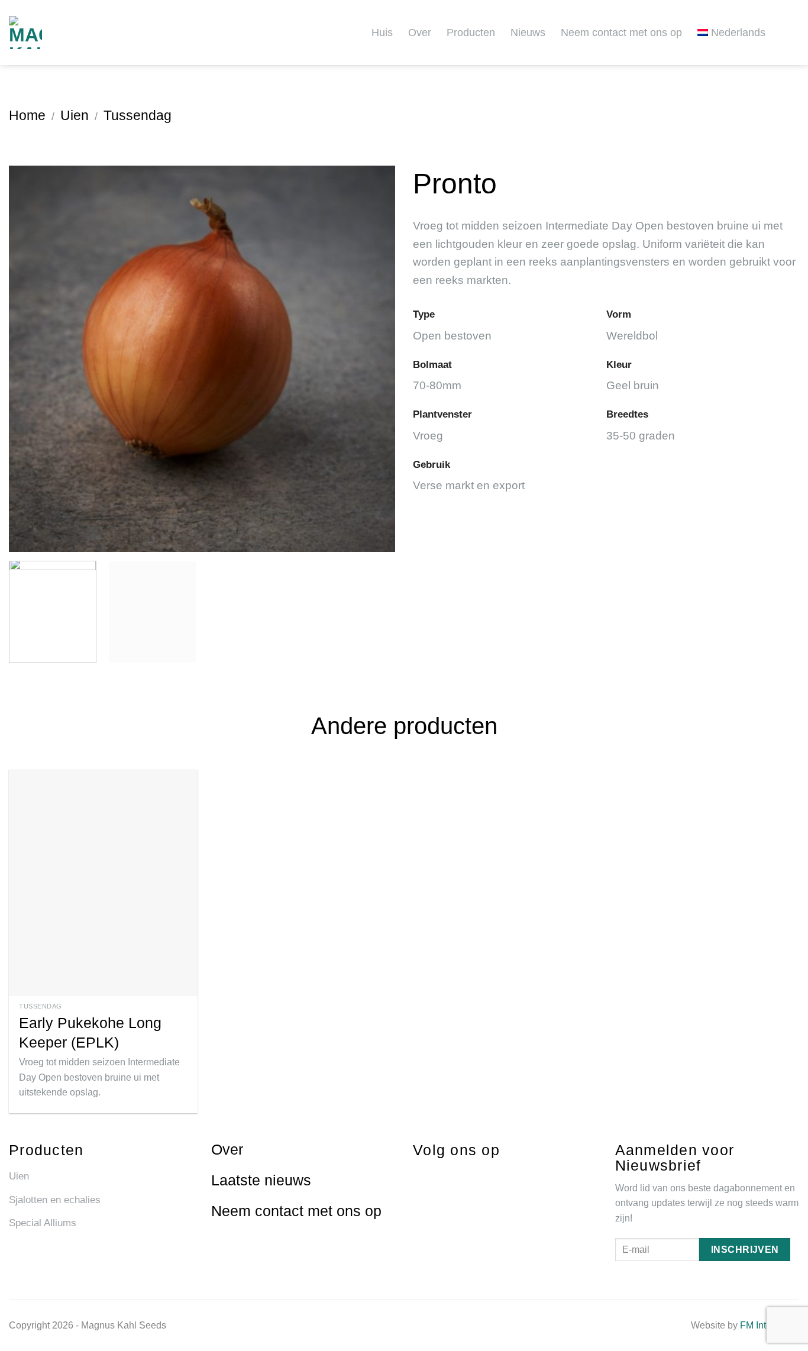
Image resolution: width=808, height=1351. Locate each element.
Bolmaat (432, 364)
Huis (382, 32)
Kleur (619, 364)
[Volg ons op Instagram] (440, 1175)
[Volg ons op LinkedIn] (462, 1175)
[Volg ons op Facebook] (418, 1175)
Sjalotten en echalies (55, 1199)
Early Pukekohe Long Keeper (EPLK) (90, 1032)
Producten (471, 32)
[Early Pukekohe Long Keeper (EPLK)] (103, 883)
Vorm (618, 314)
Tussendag (138, 115)
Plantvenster (442, 414)
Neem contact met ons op (621, 32)
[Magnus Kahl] (50, 32)
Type (424, 314)
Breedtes (627, 414)
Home (27, 115)
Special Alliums (42, 1223)
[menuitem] (735, 32)
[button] (794, 32)
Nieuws (527, 32)
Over (419, 32)
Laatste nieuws (261, 1180)
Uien (74, 115)
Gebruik (431, 464)
